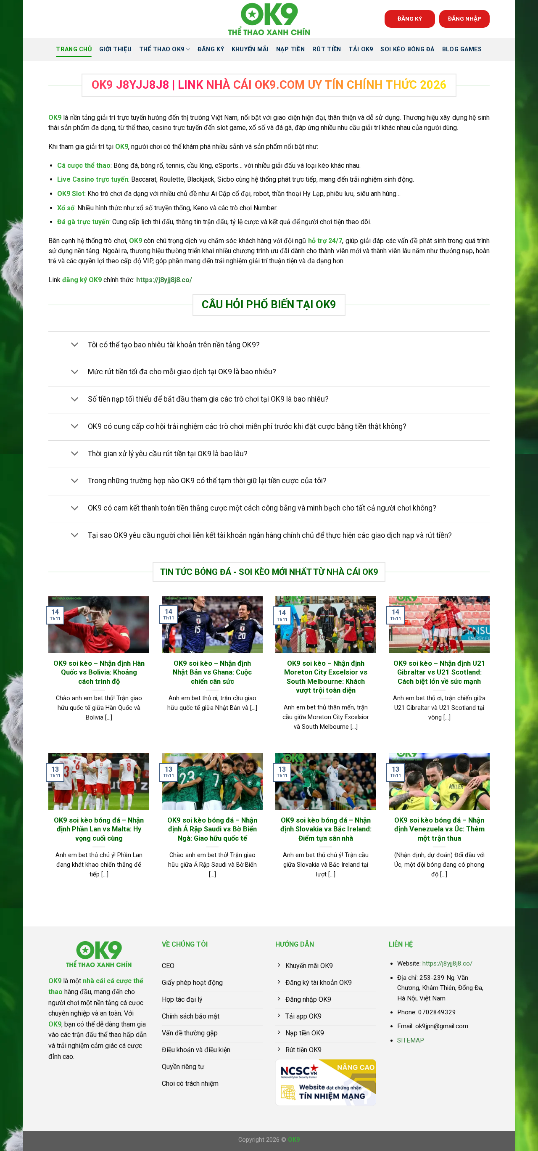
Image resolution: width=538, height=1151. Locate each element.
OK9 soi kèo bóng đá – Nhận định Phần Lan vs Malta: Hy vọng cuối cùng (99, 829)
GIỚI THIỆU (115, 49)
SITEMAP (410, 1040)
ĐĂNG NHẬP (464, 18)
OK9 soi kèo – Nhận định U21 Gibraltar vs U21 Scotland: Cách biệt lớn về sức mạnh (439, 672)
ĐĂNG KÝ (410, 18)
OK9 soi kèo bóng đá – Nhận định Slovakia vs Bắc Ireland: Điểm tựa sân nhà (326, 829)
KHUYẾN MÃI (250, 49)
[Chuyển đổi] (74, 345)
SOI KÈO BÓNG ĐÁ (407, 49)
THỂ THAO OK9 (161, 49)
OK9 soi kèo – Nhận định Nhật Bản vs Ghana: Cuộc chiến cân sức (212, 672)
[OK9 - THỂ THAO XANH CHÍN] (269, 19)
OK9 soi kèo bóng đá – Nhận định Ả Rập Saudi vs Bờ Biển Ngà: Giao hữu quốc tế (212, 829)
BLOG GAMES (462, 49)
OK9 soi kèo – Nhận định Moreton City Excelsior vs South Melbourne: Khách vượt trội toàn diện (325, 677)
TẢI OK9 (360, 49)
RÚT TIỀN (326, 49)
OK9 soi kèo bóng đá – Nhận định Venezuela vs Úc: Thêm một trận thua (439, 829)
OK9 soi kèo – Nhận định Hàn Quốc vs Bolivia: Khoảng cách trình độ (99, 672)
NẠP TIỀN (290, 49)
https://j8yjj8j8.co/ (164, 280)
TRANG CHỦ (74, 49)
